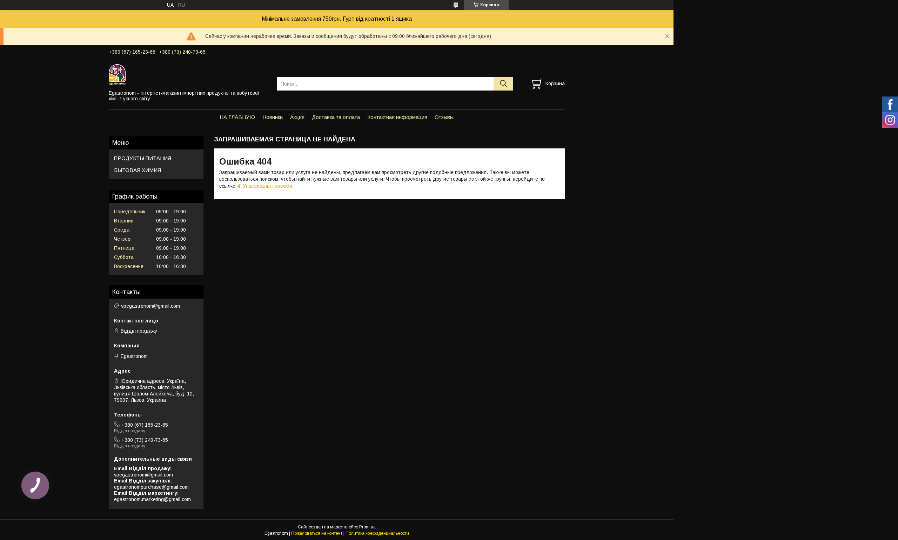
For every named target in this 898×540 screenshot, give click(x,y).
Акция (297, 117)
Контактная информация (397, 117)
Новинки (272, 117)
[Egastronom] (188, 74)
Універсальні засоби (267, 186)
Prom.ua (367, 527)
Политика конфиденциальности (377, 533)
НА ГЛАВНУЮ (237, 117)
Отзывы (444, 117)
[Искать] (503, 84)
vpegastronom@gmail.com (150, 306)
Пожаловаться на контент (316, 533)
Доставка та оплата (336, 117)
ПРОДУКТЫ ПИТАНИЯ (142, 158)
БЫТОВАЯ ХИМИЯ (137, 170)
